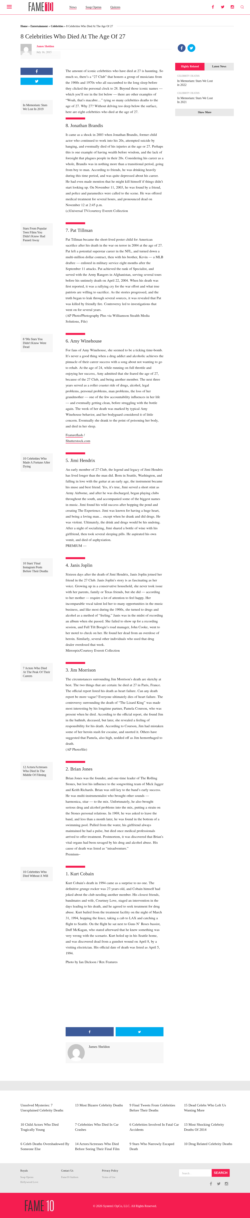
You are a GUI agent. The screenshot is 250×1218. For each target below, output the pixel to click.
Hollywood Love (29, 1182)
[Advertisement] (114, 996)
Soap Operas (93, 7)
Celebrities (57, 26)
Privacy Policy (110, 1170)
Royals (24, 1170)
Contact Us (67, 1170)
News (73, 7)
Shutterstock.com (78, 440)
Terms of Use (108, 1177)
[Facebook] (181, 48)
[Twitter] (191, 48)
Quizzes (115, 7)
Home (24, 26)
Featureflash (74, 434)
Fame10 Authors (69, 1177)
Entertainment (39, 26)
